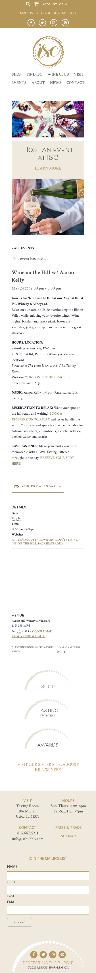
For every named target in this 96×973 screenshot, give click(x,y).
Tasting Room (48, 713)
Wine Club (58, 74)
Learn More (48, 168)
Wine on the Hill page (45, 377)
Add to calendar (39, 486)
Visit (79, 74)
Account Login (55, 4)
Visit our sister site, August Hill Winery (48, 767)
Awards (47, 744)
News (55, 82)
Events (18, 82)
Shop (16, 74)
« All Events (23, 248)
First (11, 882)
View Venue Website (28, 636)
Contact (76, 82)
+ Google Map (41, 631)
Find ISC (34, 74)
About (38, 82)
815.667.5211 (27, 833)
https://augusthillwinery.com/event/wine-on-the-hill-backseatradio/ (45, 542)
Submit (19, 922)
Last (11, 896)
